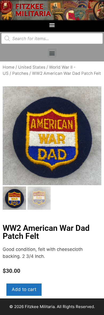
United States (31, 67)
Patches (20, 73)
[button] (52, 24)
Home (8, 67)
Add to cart (24, 289)
